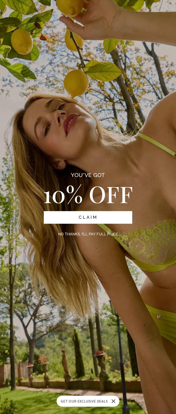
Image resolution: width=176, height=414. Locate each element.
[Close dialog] (170, 6)
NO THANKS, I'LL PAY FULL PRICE (88, 234)
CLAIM (88, 217)
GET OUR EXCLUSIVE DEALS (84, 401)
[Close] (113, 401)
